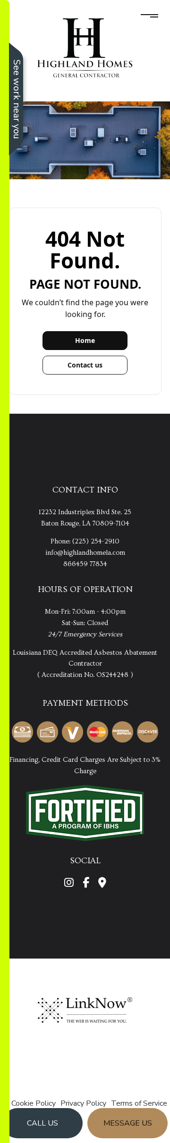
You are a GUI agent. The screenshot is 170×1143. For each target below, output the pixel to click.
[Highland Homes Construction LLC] (85, 47)
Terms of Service (139, 1103)
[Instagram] (69, 884)
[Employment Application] (85, 812)
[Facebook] (86, 884)
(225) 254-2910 (95, 541)
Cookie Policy (33, 1103)
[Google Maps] (102, 884)
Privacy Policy (83, 1103)
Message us (127, 1123)
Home (85, 340)
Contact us (85, 364)
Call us (42, 1123)
